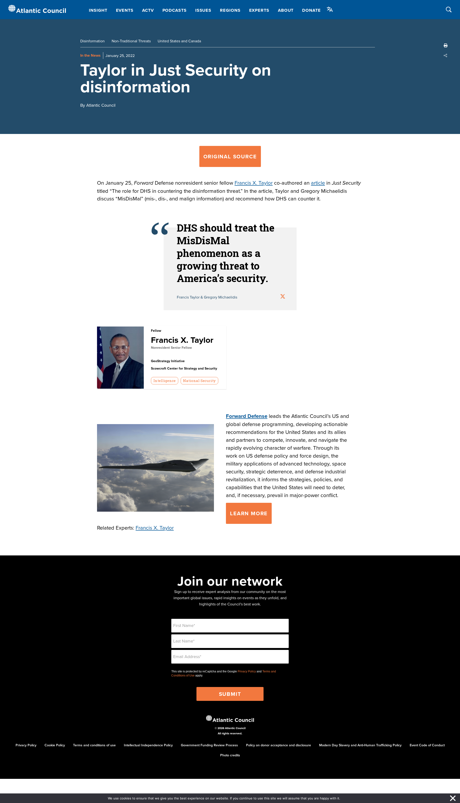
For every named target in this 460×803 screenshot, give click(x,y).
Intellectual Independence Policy (148, 745)
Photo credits (230, 755)
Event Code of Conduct (427, 745)
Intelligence (164, 380)
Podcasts (174, 10)
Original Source (230, 156)
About (286, 10)
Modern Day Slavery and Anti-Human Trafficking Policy (360, 745)
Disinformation (92, 41)
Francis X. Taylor (254, 182)
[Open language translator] (330, 9)
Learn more (249, 513)
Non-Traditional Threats (131, 41)
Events (124, 10)
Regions (230, 10)
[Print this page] (445, 45)
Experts (259, 10)
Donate (311, 10)
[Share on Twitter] (282, 297)
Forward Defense (246, 416)
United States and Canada (179, 41)
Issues (203, 10)
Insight (98, 10)
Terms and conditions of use (94, 745)
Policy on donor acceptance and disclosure (278, 745)
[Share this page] (445, 55)
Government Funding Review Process (209, 745)
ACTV (148, 10)
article (318, 182)
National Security (199, 380)
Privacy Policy (247, 671)
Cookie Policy (55, 745)
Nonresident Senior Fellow (171, 347)
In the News (90, 55)
